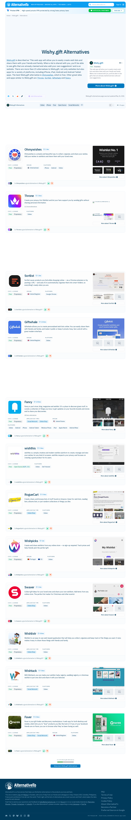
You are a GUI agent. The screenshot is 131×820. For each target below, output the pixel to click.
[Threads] (21, 816)
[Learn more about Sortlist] (14, 281)
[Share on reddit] (17, 96)
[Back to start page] (18, 4)
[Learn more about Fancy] (14, 407)
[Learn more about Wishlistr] (14, 639)
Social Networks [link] (74, 105)
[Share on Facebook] (8, 96)
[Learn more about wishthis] (14, 453)
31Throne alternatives (30, 206)
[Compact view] (113, 105)
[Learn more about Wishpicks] (14, 546)
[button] (46, 149)
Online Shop (43, 421)
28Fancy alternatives (30, 415)
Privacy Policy (107, 798)
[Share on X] (13, 96)
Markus (25, 795)
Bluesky (7, 804)
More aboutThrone (107, 223)
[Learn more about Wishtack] (14, 676)
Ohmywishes (47, 75)
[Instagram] (25, 816)
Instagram (20, 804)
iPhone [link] (49, 105)
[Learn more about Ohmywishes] (14, 154)
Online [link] (42, 105)
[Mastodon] (14, 816)
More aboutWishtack (107, 698)
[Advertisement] (65, 31)
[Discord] (6, 816)
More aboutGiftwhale (107, 350)
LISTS (69, 4)
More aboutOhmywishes (107, 177)
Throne (40, 78)
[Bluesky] (17, 816)
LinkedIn (29, 804)
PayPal (83, 804)
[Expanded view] (110, 105)
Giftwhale (56, 78)
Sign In (118, 5)
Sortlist (48, 78)
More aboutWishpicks (107, 568)
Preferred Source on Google (113, 810)
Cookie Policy (106, 801)
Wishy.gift (11, 60)
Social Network (32, 421)
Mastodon (91, 802)
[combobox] (101, 4)
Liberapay (76, 804)
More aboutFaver (107, 745)
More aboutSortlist (107, 303)
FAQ (103, 792)
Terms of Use (106, 795)
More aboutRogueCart (107, 522)
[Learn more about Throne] (14, 201)
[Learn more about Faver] (14, 722)
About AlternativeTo (109, 804)
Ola (19, 795)
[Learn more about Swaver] (14, 592)
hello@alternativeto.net (47, 802)
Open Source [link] (62, 105)
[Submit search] (90, 4)
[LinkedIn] (28, 816)
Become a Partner (108, 807)
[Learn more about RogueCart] (14, 500)
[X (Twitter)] (10, 816)
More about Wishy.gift (104, 86)
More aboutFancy (107, 429)
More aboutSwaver (107, 615)
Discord (62, 802)
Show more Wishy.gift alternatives (65, 766)
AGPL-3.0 (26, 467)
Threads (14, 804)
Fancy (68, 78)
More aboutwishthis (107, 476)
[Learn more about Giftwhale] (14, 327)
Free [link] (54, 105)
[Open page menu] (123, 5)
